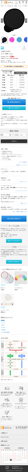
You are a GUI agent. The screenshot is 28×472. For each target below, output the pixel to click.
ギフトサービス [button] (5, 437)
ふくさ (3, 322)
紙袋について (23, 203)
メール (23, 3)
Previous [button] (2, 20)
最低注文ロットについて (21, 165)
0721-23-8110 (22, 427)
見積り (26, 3)
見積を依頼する (15, 102)
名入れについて (23, 181)
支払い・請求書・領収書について (19, 211)
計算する (14, 141)
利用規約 (7, 468)
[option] (14, 20)
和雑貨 (3, 320)
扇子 (3, 325)
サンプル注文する (15, 241)
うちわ (3, 327)
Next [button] (26, 20)
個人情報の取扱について (17, 466)
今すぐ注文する (15, 108)
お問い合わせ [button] (4, 441)
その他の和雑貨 (5, 332)
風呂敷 (3, 329)
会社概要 (7, 466)
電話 (19, 3)
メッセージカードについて (21, 190)
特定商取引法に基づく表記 (17, 468)
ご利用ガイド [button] (4, 433)
